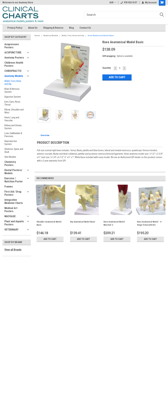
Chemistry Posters (10, 163)
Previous (37, 72)
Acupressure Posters (11, 46)
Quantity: (106, 68)
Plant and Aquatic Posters (14, 223)
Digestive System (12, 96)
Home (37, 36)
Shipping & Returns (53, 27)
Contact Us (85, 27)
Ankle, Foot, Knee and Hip (12, 82)
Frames (8, 186)
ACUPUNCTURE (12, 52)
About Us (32, 27)
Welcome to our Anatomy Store (17, 2)
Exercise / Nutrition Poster (13, 180)
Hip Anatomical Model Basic (82, 222)
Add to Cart (49, 239)
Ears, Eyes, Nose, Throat (12, 103)
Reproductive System (10, 143)
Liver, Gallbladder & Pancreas (13, 135)
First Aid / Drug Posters (12, 193)
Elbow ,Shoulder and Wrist (14, 111)
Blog (71, 27)
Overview (45, 135)
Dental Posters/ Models (13, 172)
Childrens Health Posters (13, 64)
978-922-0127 (130, 2)
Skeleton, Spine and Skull (13, 150)
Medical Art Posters (10, 210)
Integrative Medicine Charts (13, 201)
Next (96, 72)
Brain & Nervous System (12, 90)
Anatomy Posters (14, 57)
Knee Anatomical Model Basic (101, 36)
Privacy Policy (14, 27)
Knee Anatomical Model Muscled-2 (114, 223)
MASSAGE (10, 216)
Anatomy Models (13, 76)
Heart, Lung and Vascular (11, 119)
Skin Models (10, 156)
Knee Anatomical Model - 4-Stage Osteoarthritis (149, 223)
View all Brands (12, 249)
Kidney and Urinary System (12, 127)
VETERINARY (11, 229)
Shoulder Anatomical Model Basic (49, 223)
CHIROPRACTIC (13, 70)
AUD (111, 2)
